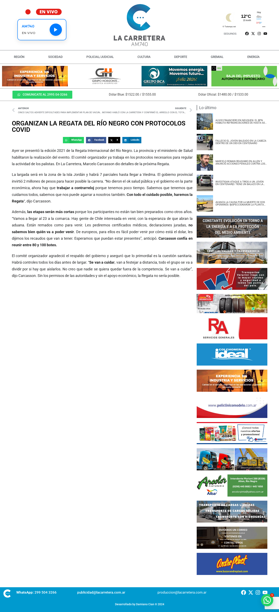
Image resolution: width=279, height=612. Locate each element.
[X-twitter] (253, 33)
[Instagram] (259, 33)
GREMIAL (217, 57)
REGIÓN (19, 57)
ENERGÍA (253, 57)
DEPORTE (180, 57)
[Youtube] (265, 33)
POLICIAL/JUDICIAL (100, 57)
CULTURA (144, 57)
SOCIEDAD (55, 57)
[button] (73, 140)
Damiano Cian (145, 604)
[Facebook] (246, 33)
